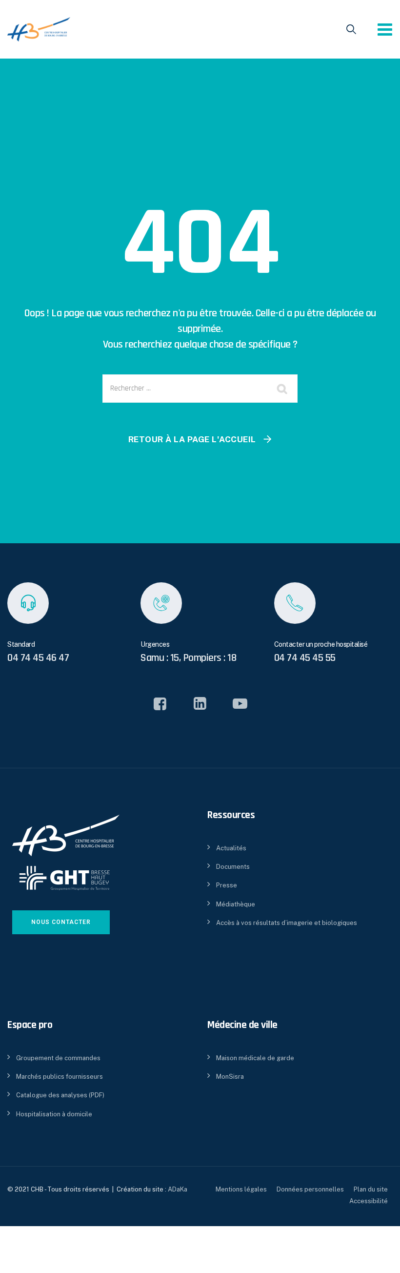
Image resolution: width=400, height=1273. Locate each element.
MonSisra (230, 1076)
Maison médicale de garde (255, 1058)
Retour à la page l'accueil (192, 439)
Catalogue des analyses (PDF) (60, 1095)
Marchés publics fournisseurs (59, 1076)
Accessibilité (368, 1201)
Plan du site (371, 1189)
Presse (226, 885)
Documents (233, 866)
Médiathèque (235, 904)
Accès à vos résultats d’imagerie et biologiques (286, 922)
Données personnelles (310, 1189)
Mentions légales (241, 1189)
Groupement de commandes (58, 1058)
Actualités (231, 848)
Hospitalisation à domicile (54, 1114)
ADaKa (177, 1189)
